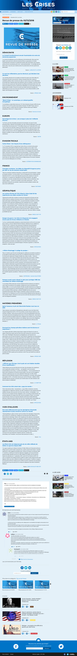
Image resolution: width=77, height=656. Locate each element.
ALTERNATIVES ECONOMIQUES (33, 161)
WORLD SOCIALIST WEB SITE (34, 466)
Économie (33, 620)
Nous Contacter (29, 11)
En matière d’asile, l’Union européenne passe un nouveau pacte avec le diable (69, 478)
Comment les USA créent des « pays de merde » (17, 386)
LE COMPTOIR (37, 382)
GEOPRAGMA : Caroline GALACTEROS (32, 276)
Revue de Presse (9, 14)
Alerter (15, 531)
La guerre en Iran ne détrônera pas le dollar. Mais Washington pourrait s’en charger (69, 487)
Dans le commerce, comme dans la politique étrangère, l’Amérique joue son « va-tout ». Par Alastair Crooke (33, 613)
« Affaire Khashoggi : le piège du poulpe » (15, 250)
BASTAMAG (38, 186)
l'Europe (66, 475)
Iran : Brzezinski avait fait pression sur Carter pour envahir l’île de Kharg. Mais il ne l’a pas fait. (69, 70)
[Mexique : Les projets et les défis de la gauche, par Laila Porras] (11, 629)
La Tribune (38, 324)
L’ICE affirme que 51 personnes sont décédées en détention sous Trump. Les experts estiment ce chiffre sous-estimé (69, 495)
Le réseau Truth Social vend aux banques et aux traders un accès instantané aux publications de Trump (69, 78)
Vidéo (32, 606)
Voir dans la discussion (9, 506)
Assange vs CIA (67, 98)
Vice (40, 437)
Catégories (13, 11)
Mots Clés (20, 11)
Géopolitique (34, 633)
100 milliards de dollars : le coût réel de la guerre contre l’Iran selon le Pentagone (69, 86)
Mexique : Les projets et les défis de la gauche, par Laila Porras (32, 626)
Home (3, 14)
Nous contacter (5, 654)
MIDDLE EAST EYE (36, 214)
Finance (66, 75)
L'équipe (11, 654)
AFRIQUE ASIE (37, 93)
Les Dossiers (5, 11)
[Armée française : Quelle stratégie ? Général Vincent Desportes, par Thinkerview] (11, 603)
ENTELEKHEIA (37, 246)
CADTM (39, 136)
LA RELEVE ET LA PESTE (35, 70)
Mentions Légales (36, 654)
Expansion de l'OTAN (68, 106)
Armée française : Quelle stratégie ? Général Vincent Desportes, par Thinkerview (31, 600)
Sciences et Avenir (36, 111)
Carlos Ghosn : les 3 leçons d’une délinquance (16, 143)
